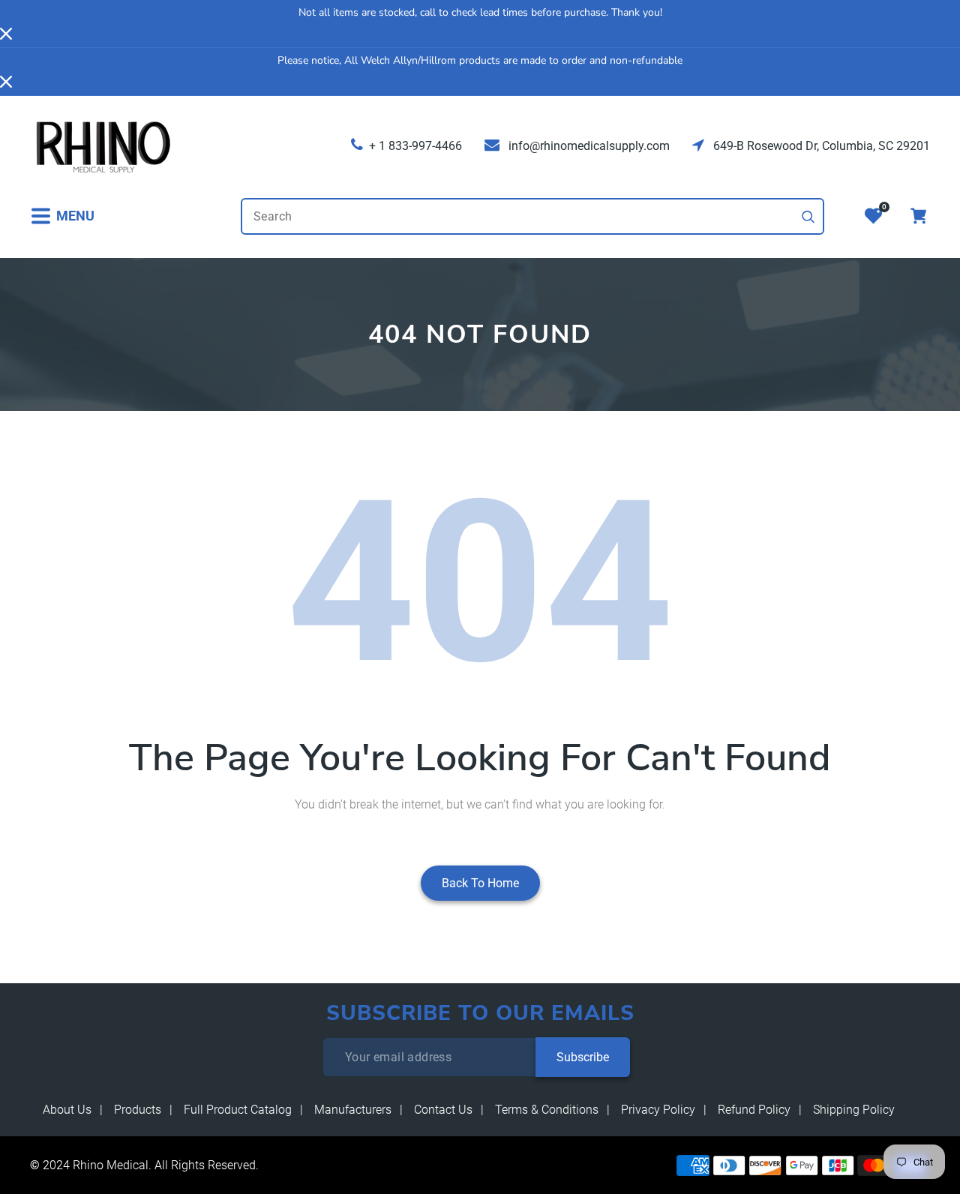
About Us (67, 1109)
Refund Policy (754, 1109)
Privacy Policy (658, 1109)
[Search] (808, 217)
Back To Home (480, 883)
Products (137, 1109)
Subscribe (582, 1057)
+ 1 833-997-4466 (415, 146)
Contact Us (443, 1109)
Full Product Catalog (238, 1109)
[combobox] (532, 216)
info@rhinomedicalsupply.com (588, 146)
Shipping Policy (854, 1109)
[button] (62, 216)
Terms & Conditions (546, 1109)
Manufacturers (353, 1109)
